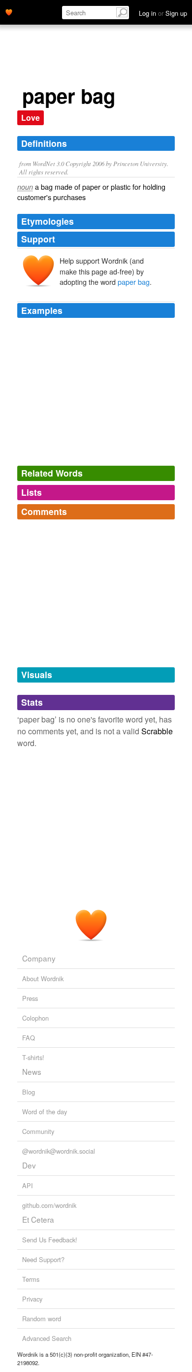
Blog (28, 1092)
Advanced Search (46, 1338)
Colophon (35, 1018)
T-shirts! (33, 1057)
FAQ (28, 1037)
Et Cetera (38, 1219)
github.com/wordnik (49, 1205)
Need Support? (43, 1259)
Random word (41, 1318)
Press (30, 998)
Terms (30, 1279)
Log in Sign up (163, 13)
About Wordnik (43, 978)
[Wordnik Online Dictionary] (9, 11)
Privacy (32, 1298)
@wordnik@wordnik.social (58, 1151)
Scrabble (157, 731)
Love (30, 117)
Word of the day (44, 1111)
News (31, 1071)
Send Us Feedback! (49, 1239)
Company (39, 958)
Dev (29, 1165)
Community (38, 1131)
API (27, 1185)
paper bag (134, 281)
